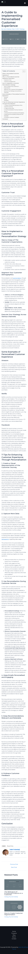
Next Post (14, 867)
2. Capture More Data (9, 108)
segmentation (17, 278)
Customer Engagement (9, 81)
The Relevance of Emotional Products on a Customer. (13, 893)
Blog (14, 935)
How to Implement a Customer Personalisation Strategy (10, 84)
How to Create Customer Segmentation (13, 913)
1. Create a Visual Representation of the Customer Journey (13, 106)
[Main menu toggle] (24, 3)
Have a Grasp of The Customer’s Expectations (11, 87)
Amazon (6, 97)
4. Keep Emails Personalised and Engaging (14, 112)
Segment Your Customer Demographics (13, 89)
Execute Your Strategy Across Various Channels (12, 91)
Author (3, 846)
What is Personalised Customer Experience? (10, 74)
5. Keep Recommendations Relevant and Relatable (13, 115)
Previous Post (14, 864)
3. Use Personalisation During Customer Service (13, 110)
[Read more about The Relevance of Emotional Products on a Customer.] (14, 884)
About (14, 937)
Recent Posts (10, 846)
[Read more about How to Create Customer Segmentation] (14, 906)
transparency (5, 539)
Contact (14, 938)
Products (14, 933)
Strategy (22, 29)
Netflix (5, 98)
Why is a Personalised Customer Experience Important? (10, 77)
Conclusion (5, 119)
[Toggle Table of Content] (23, 71)
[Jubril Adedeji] (5, 852)
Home (14, 931)
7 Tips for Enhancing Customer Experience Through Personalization (13, 102)
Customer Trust (7, 80)
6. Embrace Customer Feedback (11, 117)
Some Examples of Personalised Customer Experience (13, 94)
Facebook (6, 100)
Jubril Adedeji (14, 849)
